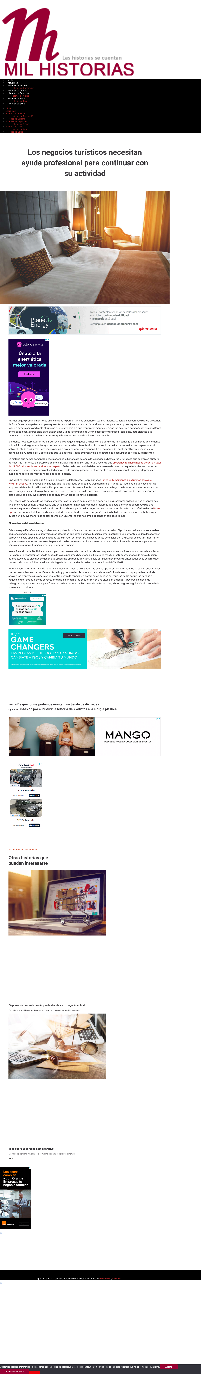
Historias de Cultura (17, 90)
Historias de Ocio (19, 101)
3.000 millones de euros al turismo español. (37, 466)
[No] (34, 1372)
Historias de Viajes (20, 96)
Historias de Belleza (17, 85)
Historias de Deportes (18, 93)
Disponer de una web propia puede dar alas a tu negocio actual (46, 1005)
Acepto (168, 1366)
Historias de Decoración (22, 88)
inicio (10, 80)
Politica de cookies (14, 1371)
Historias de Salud (16, 103)
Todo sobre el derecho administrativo (31, 1149)
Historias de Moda (16, 98)
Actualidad (13, 82)
